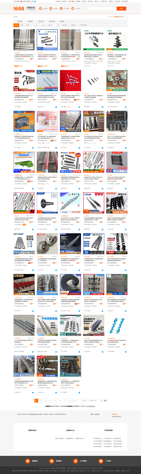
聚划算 (55, 471)
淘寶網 (47, 471)
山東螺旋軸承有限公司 (71, 438)
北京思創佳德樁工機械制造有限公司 (112, 344)
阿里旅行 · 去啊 (65, 471)
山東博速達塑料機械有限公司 (43, 303)
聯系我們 (94, 468)
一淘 (59, 471)
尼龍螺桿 (16, 61)
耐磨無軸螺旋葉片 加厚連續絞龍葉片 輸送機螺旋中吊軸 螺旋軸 (23, 300)
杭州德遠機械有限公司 (19, 59)
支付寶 (105, 471)
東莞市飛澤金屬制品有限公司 (112, 181)
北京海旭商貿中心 (108, 438)
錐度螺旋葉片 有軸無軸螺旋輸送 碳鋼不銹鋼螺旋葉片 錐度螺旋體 (116, 55)
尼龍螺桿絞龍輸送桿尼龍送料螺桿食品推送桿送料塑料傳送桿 (23, 55)
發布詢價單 (115, 414)
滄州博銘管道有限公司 (89, 344)
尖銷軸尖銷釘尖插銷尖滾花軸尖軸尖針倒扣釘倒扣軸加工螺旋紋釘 (93, 178)
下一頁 (84, 400)
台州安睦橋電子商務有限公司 (110, 446)
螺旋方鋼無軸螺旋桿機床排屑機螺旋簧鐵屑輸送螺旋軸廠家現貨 (116, 259)
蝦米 (77, 471)
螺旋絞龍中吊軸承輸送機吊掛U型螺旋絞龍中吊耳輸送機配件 (93, 300)
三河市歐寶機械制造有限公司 (89, 59)
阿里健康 (117, 471)
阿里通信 (93, 471)
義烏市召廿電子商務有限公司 (89, 140)
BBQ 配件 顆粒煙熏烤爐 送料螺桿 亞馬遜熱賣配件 (23, 341)
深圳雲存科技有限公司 (99, 438)
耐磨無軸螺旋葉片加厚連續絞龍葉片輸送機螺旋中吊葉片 (70, 259)
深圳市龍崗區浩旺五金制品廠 (89, 99)
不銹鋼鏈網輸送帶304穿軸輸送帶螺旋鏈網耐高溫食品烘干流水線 (70, 137)
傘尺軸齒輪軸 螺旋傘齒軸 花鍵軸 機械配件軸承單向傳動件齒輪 (47, 219)
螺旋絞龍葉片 (92, 61)
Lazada (127, 471)
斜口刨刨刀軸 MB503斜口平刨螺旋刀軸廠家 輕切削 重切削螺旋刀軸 (70, 219)
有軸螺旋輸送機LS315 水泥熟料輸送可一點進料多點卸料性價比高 (23, 178)
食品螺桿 (26, 61)
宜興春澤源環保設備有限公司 (112, 303)
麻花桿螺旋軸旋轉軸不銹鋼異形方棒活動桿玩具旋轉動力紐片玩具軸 (47, 96)
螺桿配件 (74, 61)
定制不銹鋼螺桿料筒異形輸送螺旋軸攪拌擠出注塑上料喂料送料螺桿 (47, 300)
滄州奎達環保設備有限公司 (66, 344)
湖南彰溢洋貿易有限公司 (120, 446)
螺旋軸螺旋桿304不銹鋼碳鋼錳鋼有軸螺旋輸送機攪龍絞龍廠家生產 (47, 382)
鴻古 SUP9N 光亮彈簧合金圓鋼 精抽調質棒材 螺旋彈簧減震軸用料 (116, 137)
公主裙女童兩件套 (98, 441)
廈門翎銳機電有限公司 (66, 222)
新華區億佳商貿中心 (112, 99)
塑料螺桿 (21, 61)
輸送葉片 (114, 61)
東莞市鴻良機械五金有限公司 (66, 181)
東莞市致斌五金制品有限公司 (19, 222)
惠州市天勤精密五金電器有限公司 (19, 344)
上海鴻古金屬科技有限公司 (112, 140)
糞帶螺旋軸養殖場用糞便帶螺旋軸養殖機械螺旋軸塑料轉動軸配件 (116, 96)
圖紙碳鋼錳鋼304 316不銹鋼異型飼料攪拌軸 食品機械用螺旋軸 (70, 382)
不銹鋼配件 (64, 61)
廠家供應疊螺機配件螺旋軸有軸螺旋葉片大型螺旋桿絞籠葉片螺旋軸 (116, 300)
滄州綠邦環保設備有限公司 (89, 303)
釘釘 (112, 471)
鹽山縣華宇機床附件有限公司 (19, 99)
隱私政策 (80, 468)
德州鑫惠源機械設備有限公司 (66, 303)
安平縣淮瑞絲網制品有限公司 (66, 140)
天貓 (51, 471)
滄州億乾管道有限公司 (19, 303)
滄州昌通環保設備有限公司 (43, 263)
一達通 (122, 471)
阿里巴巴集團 (15, 471)
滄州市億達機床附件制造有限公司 (112, 222)
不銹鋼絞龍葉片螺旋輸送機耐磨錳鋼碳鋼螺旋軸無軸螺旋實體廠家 (70, 300)
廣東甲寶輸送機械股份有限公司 (19, 181)
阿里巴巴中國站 (33, 471)
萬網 (98, 471)
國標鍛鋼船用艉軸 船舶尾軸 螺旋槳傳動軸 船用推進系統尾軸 (47, 178)
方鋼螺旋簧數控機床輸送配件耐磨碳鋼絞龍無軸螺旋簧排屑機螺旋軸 (23, 259)
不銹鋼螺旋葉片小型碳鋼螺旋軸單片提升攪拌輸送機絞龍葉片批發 (70, 341)
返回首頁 (83, 406)
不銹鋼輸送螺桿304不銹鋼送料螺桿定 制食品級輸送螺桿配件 (70, 55)
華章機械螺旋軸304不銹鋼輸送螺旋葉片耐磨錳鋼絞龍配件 (93, 259)
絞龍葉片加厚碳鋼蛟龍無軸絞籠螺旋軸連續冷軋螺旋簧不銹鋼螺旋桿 (116, 219)
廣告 (32, 56)
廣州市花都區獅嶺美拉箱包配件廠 (102, 444)
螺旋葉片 (86, 61)
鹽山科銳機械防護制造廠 (112, 263)
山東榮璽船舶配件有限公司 (43, 181)
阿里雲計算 (82, 471)
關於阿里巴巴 (87, 468)
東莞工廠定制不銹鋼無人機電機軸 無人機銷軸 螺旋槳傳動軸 (93, 96)
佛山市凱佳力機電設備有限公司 (43, 344)
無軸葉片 (119, 61)
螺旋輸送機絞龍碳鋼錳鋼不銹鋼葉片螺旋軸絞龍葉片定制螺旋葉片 (93, 55)
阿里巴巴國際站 (24, 471)
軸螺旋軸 (97, 414)
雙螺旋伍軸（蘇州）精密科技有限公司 (85, 438)
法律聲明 (69, 468)
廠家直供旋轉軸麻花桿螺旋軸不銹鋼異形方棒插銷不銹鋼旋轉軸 (70, 96)
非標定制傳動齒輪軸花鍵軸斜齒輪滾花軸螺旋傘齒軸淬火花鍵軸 (93, 219)
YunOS (88, 471)
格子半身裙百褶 (118, 441)
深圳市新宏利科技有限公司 (43, 99)
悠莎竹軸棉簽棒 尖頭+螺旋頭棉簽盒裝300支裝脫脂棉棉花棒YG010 (47, 137)
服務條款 (74, 468)
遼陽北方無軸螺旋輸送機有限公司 (64, 438)
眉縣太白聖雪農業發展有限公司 (122, 444)
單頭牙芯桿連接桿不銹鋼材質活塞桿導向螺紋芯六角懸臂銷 (47, 55)
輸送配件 (69, 61)
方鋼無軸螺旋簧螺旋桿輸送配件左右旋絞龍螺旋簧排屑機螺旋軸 (23, 96)
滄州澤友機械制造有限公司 (66, 263)
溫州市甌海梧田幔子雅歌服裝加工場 (102, 446)
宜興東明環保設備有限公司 (43, 385)
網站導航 (100, 468)
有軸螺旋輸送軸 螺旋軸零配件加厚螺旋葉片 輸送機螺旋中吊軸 (23, 382)
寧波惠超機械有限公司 (43, 222)
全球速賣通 (41, 471)
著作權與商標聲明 (61, 468)
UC (101, 471)
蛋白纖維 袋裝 (117, 438)
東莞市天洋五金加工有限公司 (89, 181)
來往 (109, 471)
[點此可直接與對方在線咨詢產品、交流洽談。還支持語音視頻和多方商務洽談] (56, 107)
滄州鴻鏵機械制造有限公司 (19, 263)
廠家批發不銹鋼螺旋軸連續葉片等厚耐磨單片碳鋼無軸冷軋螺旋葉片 (93, 341)
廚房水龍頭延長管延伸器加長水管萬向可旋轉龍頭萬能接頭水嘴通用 (93, 137)
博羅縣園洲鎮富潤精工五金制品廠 (43, 59)
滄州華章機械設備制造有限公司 (89, 263)
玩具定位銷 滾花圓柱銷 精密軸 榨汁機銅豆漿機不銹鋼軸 (116, 178)
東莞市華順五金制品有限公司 (89, 222)
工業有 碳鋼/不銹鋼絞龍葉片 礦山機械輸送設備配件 (116, 341)
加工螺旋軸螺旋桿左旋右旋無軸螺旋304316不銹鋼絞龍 (47, 259)
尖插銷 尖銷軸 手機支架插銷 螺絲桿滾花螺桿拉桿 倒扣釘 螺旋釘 (23, 219)
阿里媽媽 (72, 471)
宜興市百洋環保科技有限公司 (19, 385)
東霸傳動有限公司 (19, 140)
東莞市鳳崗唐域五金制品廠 (66, 99)
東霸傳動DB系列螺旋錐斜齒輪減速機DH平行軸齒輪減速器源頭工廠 (23, 137)
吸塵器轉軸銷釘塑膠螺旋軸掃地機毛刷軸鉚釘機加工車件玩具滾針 (70, 178)
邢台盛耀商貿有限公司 (109, 441)
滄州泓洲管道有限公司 (66, 385)
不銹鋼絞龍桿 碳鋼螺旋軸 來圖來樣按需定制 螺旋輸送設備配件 (47, 341)
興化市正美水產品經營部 (109, 444)
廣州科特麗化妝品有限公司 (43, 140)
